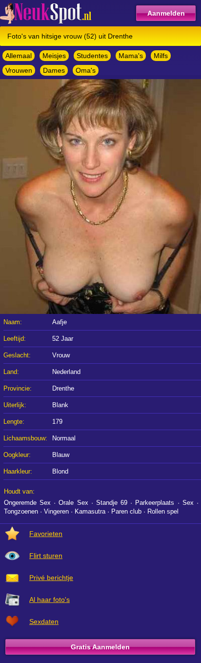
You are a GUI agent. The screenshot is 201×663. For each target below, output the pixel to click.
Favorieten (45, 534)
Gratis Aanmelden (100, 647)
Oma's (86, 70)
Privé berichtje (51, 577)
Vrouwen (18, 70)
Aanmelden (166, 13)
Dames (54, 70)
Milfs (161, 56)
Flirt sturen (45, 555)
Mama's (131, 56)
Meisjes (54, 56)
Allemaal (18, 56)
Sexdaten (44, 621)
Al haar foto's (49, 599)
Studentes (92, 56)
